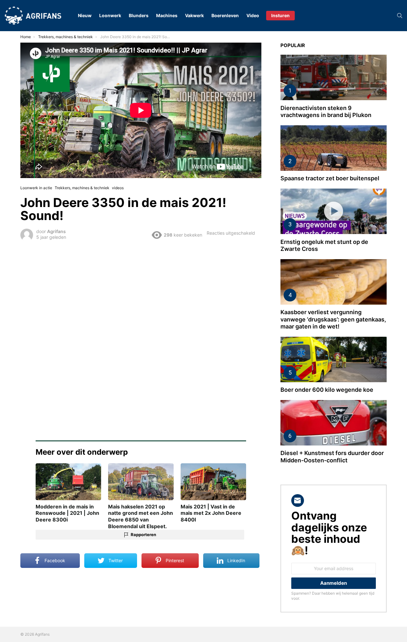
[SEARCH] (399, 15)
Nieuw (85, 15)
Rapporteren (143, 534)
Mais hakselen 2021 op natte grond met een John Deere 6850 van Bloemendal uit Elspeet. (140, 516)
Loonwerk (110, 15)
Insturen (280, 15)
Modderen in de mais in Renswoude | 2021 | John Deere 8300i (67, 513)
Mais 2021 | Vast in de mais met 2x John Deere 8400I (211, 513)
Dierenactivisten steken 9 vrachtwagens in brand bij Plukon (325, 112)
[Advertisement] (140, 290)
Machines (166, 15)
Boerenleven (225, 15)
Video (252, 15)
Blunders (138, 15)
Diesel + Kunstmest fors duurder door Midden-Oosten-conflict (332, 457)
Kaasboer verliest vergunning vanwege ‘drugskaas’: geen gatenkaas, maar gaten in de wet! (333, 319)
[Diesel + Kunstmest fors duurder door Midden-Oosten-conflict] (333, 422)
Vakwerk (194, 15)
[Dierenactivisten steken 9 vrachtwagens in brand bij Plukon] (333, 77)
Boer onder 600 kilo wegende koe (326, 389)
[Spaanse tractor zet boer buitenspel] (333, 148)
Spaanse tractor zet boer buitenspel (329, 178)
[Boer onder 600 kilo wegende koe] (333, 359)
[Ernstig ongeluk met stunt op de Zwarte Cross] (333, 211)
